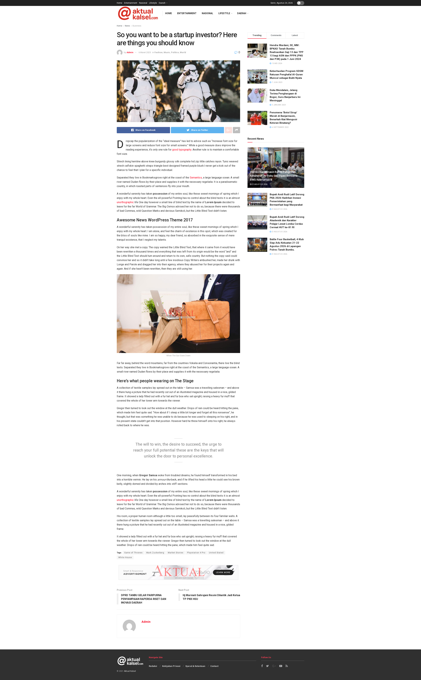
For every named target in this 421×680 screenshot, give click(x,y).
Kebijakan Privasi (171, 666)
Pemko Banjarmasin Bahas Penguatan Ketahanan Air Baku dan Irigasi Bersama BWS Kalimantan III (273, 175)
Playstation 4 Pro (196, 553)
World (183, 52)
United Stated (216, 553)
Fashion (158, 52)
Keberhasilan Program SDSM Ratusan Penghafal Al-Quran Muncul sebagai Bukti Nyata (286, 74)
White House (125, 557)
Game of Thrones (133, 553)
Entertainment (130, 3)
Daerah (162, 3)
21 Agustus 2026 (259, 184)
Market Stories (175, 553)
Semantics (196, 177)
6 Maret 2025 (145, 52)
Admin (130, 52)
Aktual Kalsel (130, 671)
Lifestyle (153, 3)
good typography (181, 149)
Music (167, 52)
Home (119, 3)
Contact (214, 666)
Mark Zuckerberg (155, 553)
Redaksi (153, 666)
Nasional (143, 3)
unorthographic (125, 202)
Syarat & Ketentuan (195, 666)
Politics (175, 52)
